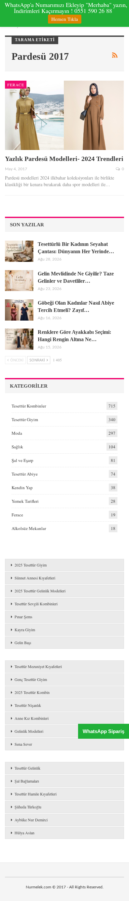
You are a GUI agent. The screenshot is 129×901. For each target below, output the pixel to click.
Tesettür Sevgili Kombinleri (36, 603)
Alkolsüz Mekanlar (29, 528)
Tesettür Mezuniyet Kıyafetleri (38, 666)
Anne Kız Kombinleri (32, 718)
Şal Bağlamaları (27, 781)
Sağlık (17, 447)
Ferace (15, 84)
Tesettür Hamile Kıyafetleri (36, 793)
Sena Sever (23, 744)
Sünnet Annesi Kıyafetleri (35, 577)
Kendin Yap (22, 487)
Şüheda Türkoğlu (28, 806)
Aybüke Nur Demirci (31, 819)
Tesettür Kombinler (29, 406)
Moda (17, 433)
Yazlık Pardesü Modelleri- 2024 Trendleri (64, 158)
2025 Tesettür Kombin (32, 692)
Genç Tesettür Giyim (31, 679)
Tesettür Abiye (25, 474)
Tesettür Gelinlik (27, 768)
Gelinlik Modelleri (29, 731)
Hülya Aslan (24, 832)
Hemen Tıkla (64, 19)
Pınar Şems (23, 616)
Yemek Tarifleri (25, 501)
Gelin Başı (23, 642)
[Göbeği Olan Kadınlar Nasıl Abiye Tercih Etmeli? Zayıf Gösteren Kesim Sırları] (19, 310)
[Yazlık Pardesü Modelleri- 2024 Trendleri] (64, 115)
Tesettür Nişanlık (28, 705)
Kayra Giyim (25, 629)
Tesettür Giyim (25, 419)
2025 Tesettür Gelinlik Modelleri (40, 590)
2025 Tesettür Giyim (31, 564)
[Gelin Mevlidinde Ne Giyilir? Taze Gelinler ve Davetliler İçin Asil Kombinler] (19, 280)
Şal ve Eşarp (22, 460)
